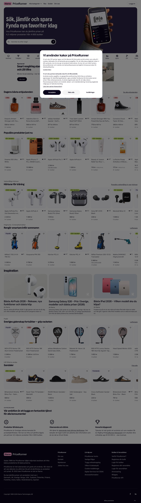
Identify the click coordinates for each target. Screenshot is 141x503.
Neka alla (71, 92)
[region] (71, 74)
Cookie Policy (47, 69)
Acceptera (52, 92)
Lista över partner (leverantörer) (52, 86)
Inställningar (90, 92)
